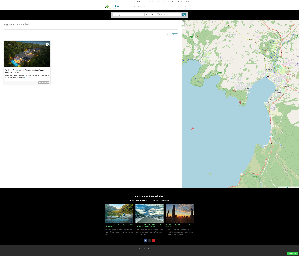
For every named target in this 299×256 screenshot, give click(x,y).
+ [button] (183, 21)
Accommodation (148, 7)
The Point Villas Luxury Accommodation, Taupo (24, 70)
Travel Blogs (171, 1)
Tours (179, 7)
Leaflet (279, 187)
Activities (158, 7)
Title (174, 35)
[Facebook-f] (145, 240)
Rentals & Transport (170, 7)
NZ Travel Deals (141, 1)
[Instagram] (149, 240)
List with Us (189, 1)
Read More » (108, 236)
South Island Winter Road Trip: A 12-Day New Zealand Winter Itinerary (149, 225)
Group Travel (161, 1)
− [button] (183, 23)
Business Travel (189, 7)
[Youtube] (153, 240)
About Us (180, 1)
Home (132, 1)
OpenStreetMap (290, 187)
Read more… (28, 77)
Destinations (137, 7)
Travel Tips (152, 1)
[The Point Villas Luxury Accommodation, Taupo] (240, 102)
